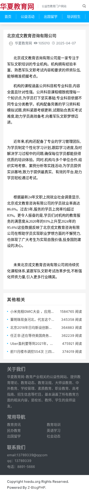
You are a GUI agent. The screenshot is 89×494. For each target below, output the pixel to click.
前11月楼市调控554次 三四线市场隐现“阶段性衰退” (32, 351)
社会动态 (53, 436)
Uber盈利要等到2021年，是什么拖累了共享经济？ (32, 343)
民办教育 (14, 430)
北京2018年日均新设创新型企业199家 (32, 327)
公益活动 (27, 16)
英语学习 (53, 430)
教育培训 (53, 424)
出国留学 (51, 16)
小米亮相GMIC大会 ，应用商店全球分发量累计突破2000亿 (32, 311)
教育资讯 (14, 424)
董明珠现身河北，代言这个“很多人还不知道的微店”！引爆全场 (32, 319)
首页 (8, 16)
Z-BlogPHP (36, 487)
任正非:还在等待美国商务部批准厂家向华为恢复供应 (32, 335)
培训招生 (74, 16)
